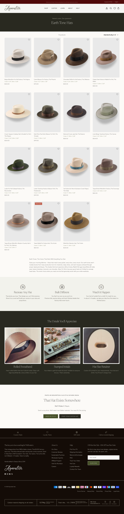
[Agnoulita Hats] (13, 8)
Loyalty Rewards (75, 466)
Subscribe (93, 463)
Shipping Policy (90, 491)
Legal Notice (116, 491)
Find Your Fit (73, 449)
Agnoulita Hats (12, 486)
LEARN (62, 8)
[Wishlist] (115, 8)
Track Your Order (75, 461)
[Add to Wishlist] (29, 39)
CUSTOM (54, 8)
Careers (54, 466)
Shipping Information (76, 452)
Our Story (54, 449)
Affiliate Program (56, 461)
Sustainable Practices (58, 455)
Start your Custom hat (70, 416)
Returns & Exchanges (76, 455)
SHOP (46, 8)
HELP (77, 8)
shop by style (51, 416)
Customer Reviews (57, 452)
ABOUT (70, 8)
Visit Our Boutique (57, 463)
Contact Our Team (75, 469)
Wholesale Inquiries (57, 458)
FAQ (71, 458)
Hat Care (72, 463)
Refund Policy (99, 491)
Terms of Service (81, 491)
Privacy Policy (108, 491)
